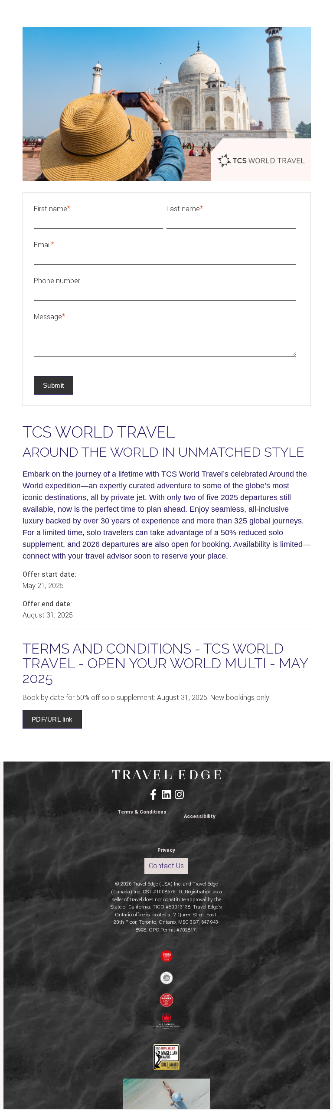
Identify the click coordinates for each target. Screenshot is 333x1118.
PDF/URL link (52, 719)
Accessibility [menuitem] (199, 816)
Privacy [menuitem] (166, 850)
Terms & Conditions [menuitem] (142, 812)
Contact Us (166, 866)
